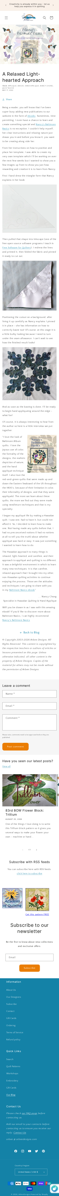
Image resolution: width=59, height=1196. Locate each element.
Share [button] (9, 99)
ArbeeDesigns (24, 1194)
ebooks (32, 116)
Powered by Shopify (39, 1194)
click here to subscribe (29, 873)
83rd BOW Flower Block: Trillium (25, 812)
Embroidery (12, 1081)
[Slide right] (36, 849)
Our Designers (13, 997)
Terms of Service (14, 1032)
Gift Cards (11, 1018)
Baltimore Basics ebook (22, 590)
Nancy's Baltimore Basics (16, 620)
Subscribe (29, 968)
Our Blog (10, 1095)
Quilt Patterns (13, 1066)
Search (10, 1059)
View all (6, 766)
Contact (10, 1011)
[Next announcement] (53, 5)
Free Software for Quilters (16, 247)
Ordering (11, 1025)
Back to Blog (31, 632)
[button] (6, 17)
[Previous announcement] (5, 5)
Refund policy (13, 1039)
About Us (11, 990)
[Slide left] (22, 849)
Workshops (12, 1073)
